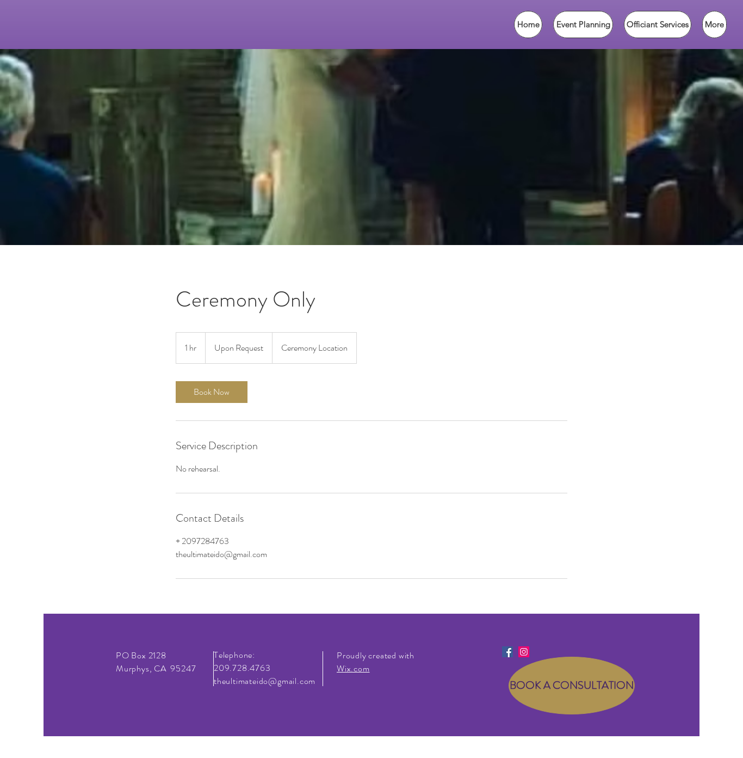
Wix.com (353, 668)
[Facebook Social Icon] (507, 651)
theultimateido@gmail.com (264, 681)
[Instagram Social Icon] (523, 651)
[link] (211, 392)
